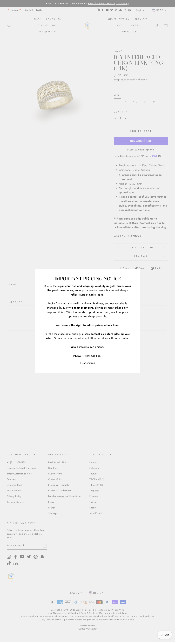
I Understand (87, 363)
